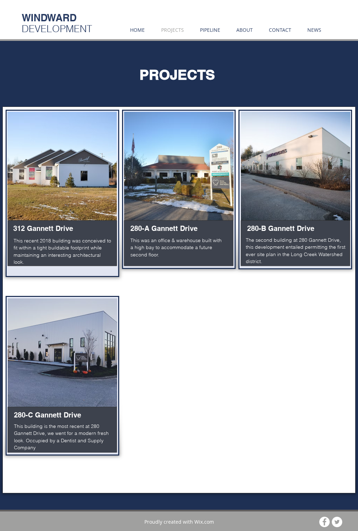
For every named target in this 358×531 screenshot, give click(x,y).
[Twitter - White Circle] (337, 522)
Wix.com (204, 521)
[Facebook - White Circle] (324, 522)
